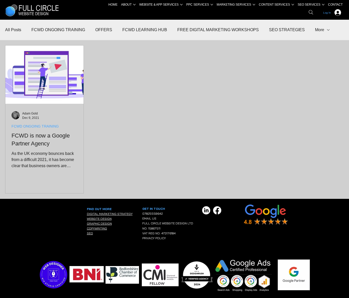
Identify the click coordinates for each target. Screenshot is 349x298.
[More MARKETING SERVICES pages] (254, 4)
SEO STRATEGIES (287, 30)
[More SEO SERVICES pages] (323, 4)
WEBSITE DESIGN (99, 219)
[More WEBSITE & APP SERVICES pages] (181, 4)
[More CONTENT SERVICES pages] (293, 4)
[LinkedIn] (206, 210)
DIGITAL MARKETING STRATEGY (110, 214)
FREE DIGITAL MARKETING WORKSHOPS (218, 30)
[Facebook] (217, 210)
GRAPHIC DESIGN (99, 223)
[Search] (311, 12)
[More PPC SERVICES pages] (212, 4)
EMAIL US (149, 218)
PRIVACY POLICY (154, 238)
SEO (90, 233)
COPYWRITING (97, 228)
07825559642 (152, 213)
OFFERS (103, 30)
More (319, 30)
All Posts (13, 30)
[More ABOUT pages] (134, 4)
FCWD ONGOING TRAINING (58, 30)
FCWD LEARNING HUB (144, 30)
